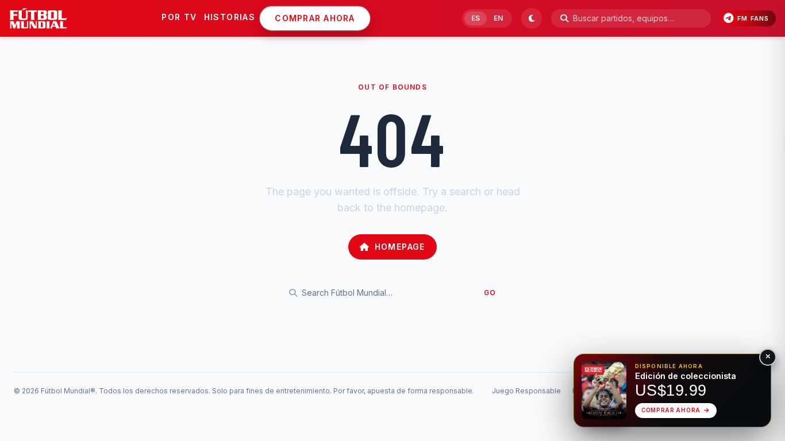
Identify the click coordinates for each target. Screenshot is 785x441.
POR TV (179, 17)
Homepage (400, 247)
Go (490, 292)
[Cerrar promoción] (767, 357)
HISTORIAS (230, 17)
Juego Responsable (526, 390)
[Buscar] (564, 18)
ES (475, 18)
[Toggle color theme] (531, 18)
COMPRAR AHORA (315, 18)
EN (498, 18)
